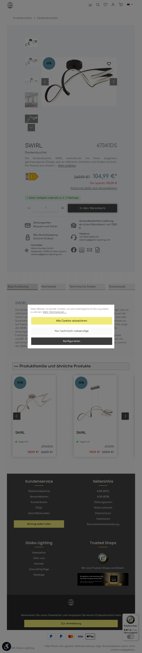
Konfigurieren (71, 341)
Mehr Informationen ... (54, 312)
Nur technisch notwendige (72, 331)
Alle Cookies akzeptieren (71, 321)
